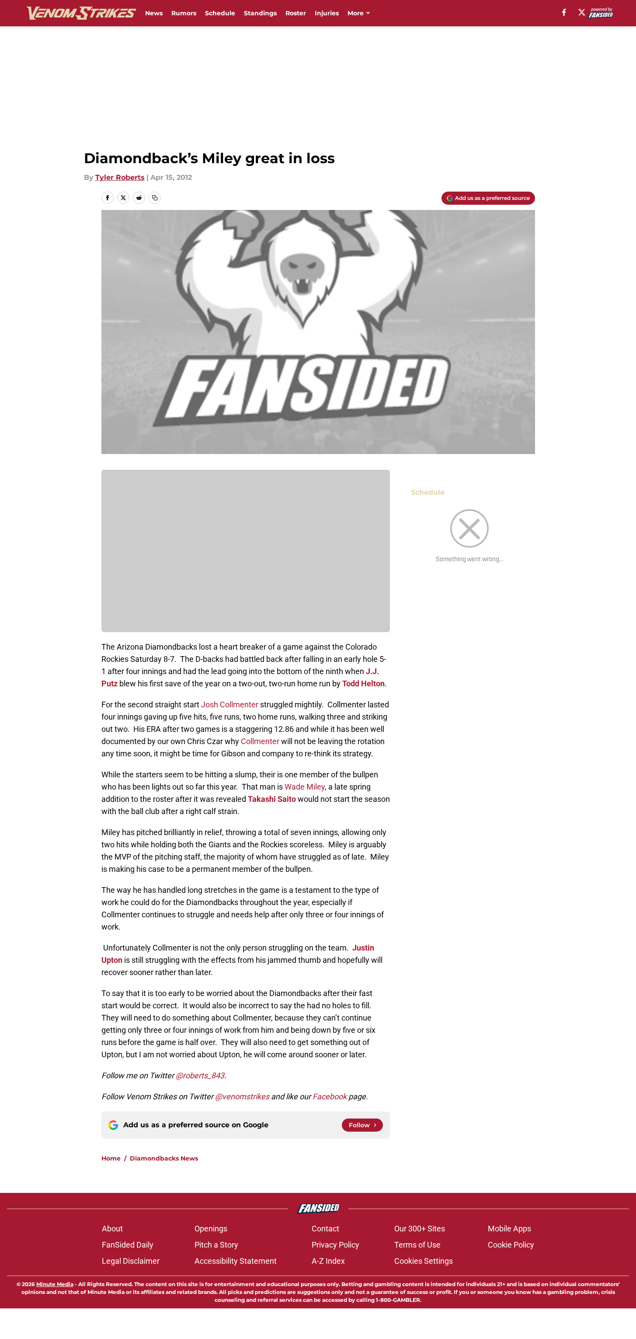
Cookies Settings (423, 1261)
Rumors (183, 13)
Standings (260, 13)
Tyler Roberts (120, 177)
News (154, 13)
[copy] (155, 198)
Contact (325, 1228)
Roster (295, 13)
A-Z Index (328, 1261)
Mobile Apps (509, 1228)
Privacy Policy (335, 1244)
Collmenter (260, 741)
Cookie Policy (511, 1244)
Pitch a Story (216, 1244)
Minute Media (54, 1284)
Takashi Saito (272, 799)
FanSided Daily (127, 1244)
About (112, 1228)
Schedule (220, 13)
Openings (211, 1228)
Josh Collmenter (229, 704)
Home (111, 1158)
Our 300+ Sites (419, 1228)
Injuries (327, 13)
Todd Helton (363, 683)
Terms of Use (417, 1244)
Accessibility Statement (236, 1261)
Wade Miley (305, 786)
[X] (581, 12)
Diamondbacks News (164, 1158)
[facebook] (564, 12)
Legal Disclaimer (131, 1261)
